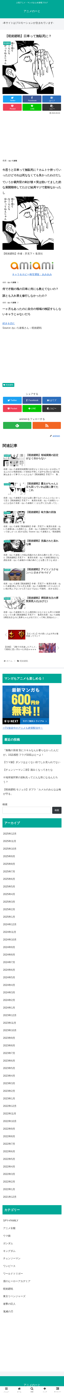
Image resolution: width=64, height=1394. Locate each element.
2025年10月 (9, 848)
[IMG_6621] (28, 249)
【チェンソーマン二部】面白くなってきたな (28, 769)
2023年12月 (9, 1015)
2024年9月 (9, 947)
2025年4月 (9, 894)
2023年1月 (9, 1098)
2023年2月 (9, 1091)
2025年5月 (9, 886)
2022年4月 (9, 1166)
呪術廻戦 (9, 385)
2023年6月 (9, 1060)
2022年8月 (9, 1136)
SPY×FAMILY (10, 1220)
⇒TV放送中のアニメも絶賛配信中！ (22, 728)
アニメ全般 (9, 1228)
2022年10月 (9, 1121)
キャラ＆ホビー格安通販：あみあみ (32, 274)
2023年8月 (9, 1045)
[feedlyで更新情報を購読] (17, 425)
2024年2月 (9, 1000)
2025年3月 (9, 901)
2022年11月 (9, 1113)
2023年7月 (9, 1053)
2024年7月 (9, 962)
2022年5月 (9, 1159)
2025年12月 (9, 833)
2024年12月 (9, 924)
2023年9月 (9, 1038)
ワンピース (9, 1266)
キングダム (9, 1251)
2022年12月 (9, 1106)
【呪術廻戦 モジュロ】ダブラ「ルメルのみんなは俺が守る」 (32, 791)
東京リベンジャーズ (14, 1296)
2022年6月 (9, 1151)
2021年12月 (9, 1197)
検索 (4, 804)
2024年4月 (9, 985)
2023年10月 (9, 1030)
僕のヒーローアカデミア (16, 1281)
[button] (57, 702)
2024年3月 (9, 992)
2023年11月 (9, 1023)
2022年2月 (9, 1181)
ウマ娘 (7, 1235)
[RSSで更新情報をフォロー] (47, 425)
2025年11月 (9, 841)
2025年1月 (9, 916)
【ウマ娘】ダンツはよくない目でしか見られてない (31, 762)
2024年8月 (9, 954)
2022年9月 (9, 1128)
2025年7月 (9, 871)
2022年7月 (9, 1143)
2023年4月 (9, 1075)
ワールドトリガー (13, 1273)
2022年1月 (9, 1189)
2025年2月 (9, 909)
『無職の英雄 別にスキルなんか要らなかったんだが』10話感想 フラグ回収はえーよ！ (30, 752)
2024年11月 (9, 932)
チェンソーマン (12, 1258)
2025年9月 (9, 856)
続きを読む (8, 323)
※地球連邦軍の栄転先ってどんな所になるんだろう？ (30, 779)
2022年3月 (9, 1174)
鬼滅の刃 (8, 1311)
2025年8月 (9, 864)
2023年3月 (9, 1083)
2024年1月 (9, 1007)
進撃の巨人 (9, 1304)
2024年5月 (9, 977)
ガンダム (8, 1243)
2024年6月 (9, 970)
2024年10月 (9, 939)
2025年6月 (9, 879)
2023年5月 (9, 1068)
